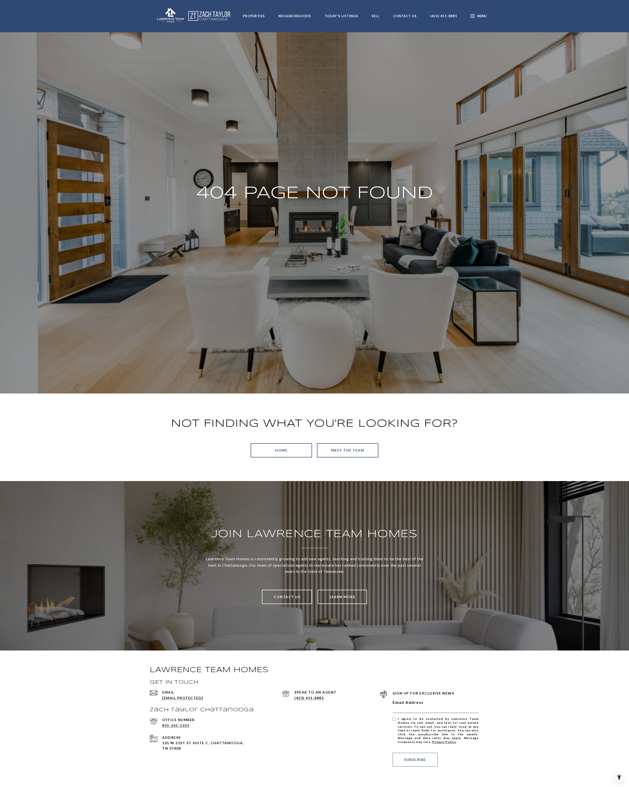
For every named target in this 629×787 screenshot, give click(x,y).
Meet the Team (347, 450)
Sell (376, 16)
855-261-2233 (175, 725)
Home (281, 450)
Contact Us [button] (287, 597)
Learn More (342, 597)
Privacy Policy (444, 742)
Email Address (408, 702)
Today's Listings (341, 16)
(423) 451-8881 (443, 16)
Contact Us (405, 16)
